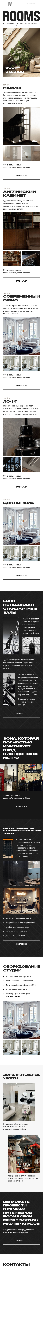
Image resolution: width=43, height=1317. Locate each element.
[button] (31, 4)
